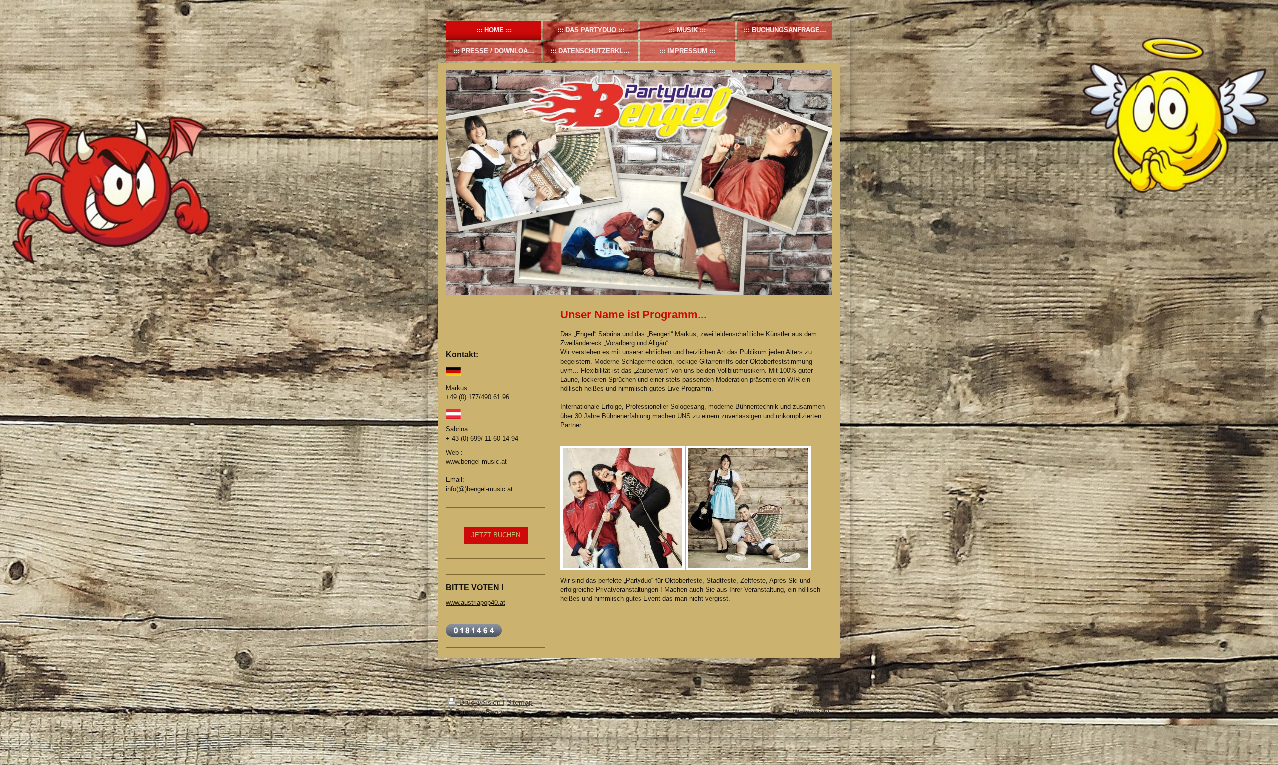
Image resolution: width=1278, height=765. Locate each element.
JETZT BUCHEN (495, 535)
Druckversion (480, 702)
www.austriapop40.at (475, 602)
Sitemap (520, 702)
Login (821, 702)
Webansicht (811, 712)
